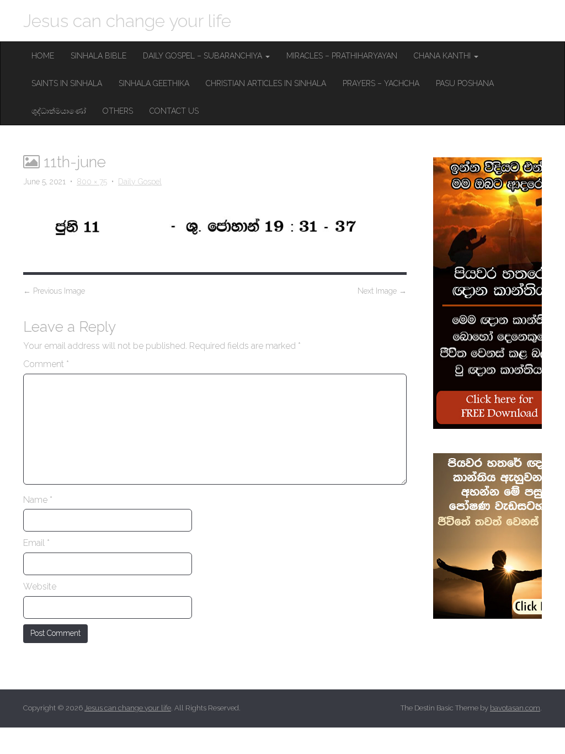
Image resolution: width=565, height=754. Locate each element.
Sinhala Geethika (154, 83)
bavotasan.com (515, 708)
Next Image (382, 290)
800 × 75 (92, 181)
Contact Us (174, 111)
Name (37, 500)
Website (39, 586)
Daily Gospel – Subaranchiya (203, 55)
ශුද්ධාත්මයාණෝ (58, 111)
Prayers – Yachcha (381, 83)
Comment (46, 364)
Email (36, 543)
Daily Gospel (140, 181)
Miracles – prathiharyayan (341, 55)
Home (42, 55)
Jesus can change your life (127, 20)
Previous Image (54, 290)
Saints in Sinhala (66, 83)
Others (118, 111)
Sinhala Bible (98, 55)
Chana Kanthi (443, 55)
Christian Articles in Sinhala (266, 83)
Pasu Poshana (465, 83)
